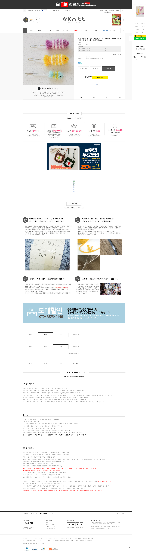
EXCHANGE (119, 97)
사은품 (143, 32)
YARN (31, 20)
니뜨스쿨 (86, 30)
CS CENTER (37, 10)
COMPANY (25, 513)
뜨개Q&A (143, 26)
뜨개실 (31, 30)
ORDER (117, 10)
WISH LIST (95, 68)
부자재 (49, 30)
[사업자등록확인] (65, 540)
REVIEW (136, 26)
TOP (123, 513)
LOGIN (101, 10)
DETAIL (80, 97)
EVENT (114, 30)
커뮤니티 (95, 30)
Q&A (106, 97)
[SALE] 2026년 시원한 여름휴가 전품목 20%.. (60, 10)
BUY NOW (108, 68)
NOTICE (136, 23)
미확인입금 (137, 29)
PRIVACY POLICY (43, 513)
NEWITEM (26, 20)
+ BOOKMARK (30, 10)
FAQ (143, 29)
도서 (67, 30)
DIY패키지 (58, 30)
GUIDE (52, 513)
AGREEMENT (34, 513)
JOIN (106, 10)
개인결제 (136, 32)
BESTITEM (37, 20)
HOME (118, 513)
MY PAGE (111, 10)
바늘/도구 (40, 30)
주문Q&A (143, 23)
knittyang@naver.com (40, 540)
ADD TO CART (83, 68)
